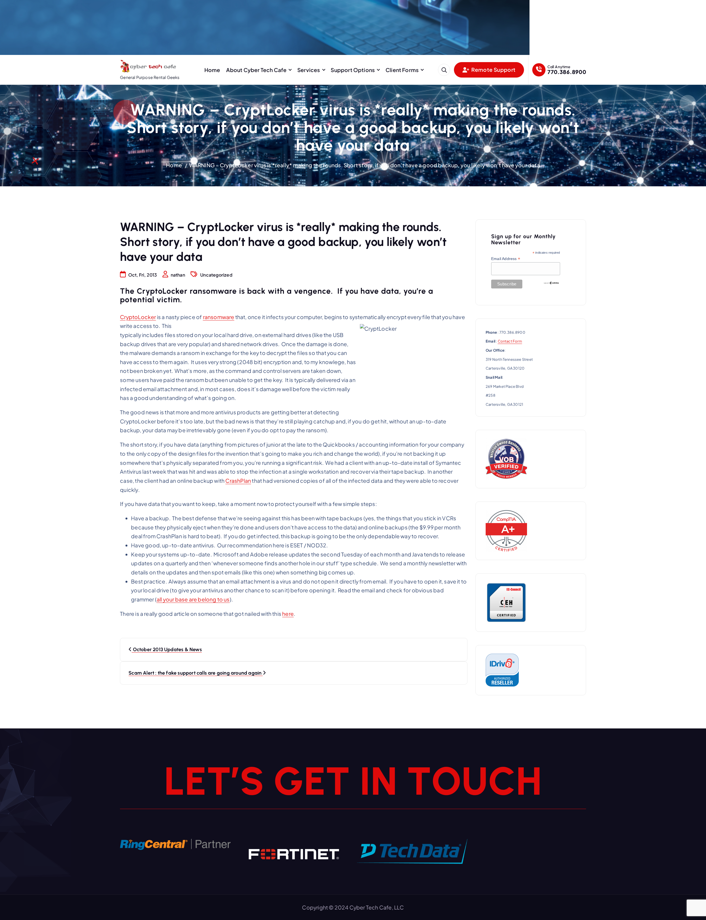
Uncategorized (216, 275)
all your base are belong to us (193, 599)
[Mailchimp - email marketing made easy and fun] (551, 282)
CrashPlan (238, 480)
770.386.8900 (566, 71)
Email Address (505, 258)
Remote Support (492, 69)
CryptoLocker (138, 317)
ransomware (218, 317)
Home (212, 70)
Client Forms (402, 70)
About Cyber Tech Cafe (256, 70)
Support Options (353, 70)
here (288, 613)
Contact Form (510, 341)
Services (308, 70)
